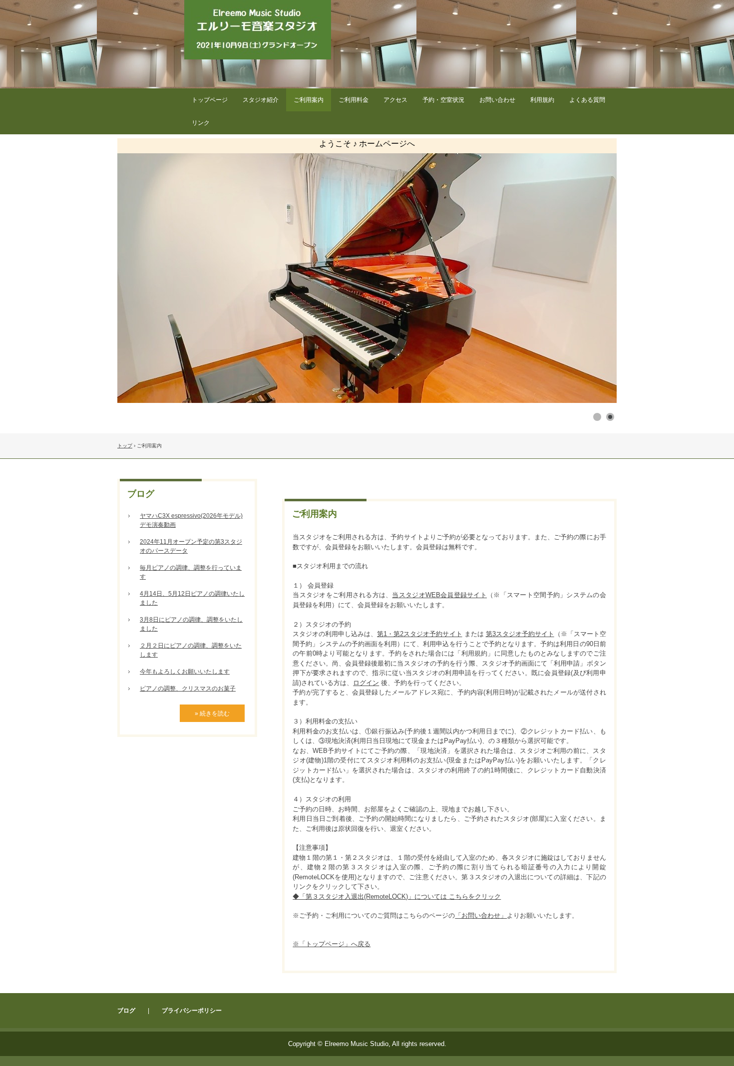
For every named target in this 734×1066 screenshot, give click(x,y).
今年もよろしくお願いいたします (185, 671)
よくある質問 (587, 99)
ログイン (366, 683)
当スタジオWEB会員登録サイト (439, 595)
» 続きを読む (212, 713)
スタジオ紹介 (261, 99)
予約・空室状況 (443, 99)
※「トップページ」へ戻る (331, 944)
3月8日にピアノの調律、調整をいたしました (191, 624)
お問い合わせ (497, 99)
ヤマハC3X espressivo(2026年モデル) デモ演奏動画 (191, 520)
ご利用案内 (309, 99)
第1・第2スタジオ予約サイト (419, 634)
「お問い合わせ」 (481, 915)
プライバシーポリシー (192, 1010)
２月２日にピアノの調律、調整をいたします (191, 650)
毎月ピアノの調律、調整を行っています (191, 572)
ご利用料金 (353, 99)
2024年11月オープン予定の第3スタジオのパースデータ (191, 546)
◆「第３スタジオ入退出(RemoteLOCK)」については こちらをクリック (397, 896)
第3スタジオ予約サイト (520, 634)
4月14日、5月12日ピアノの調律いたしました (192, 598)
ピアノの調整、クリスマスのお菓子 (188, 688)
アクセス (395, 99)
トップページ (210, 99)
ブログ (140, 494)
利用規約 (542, 99)
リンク (201, 122)
